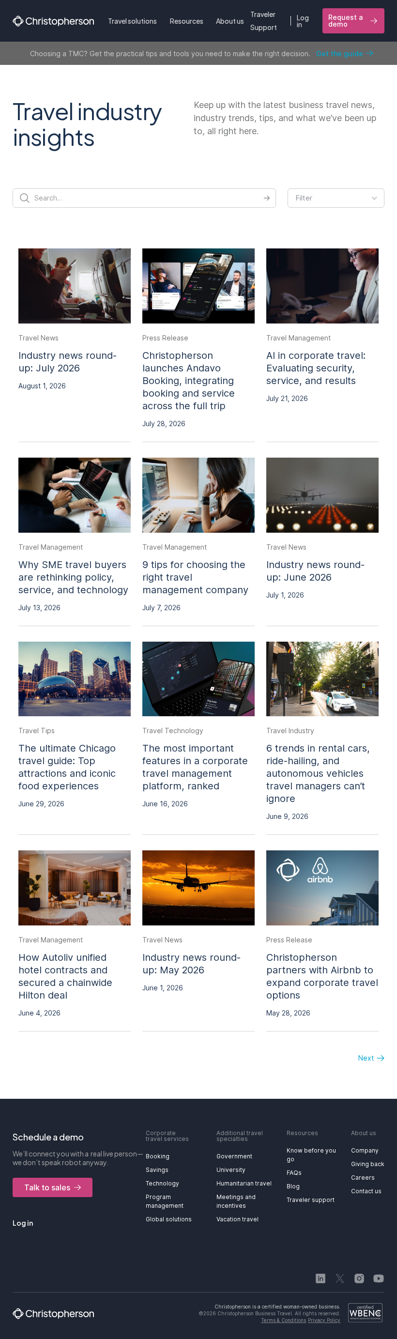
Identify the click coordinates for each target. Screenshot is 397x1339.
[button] (132, 21)
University (230, 1169)
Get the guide (339, 53)
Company (365, 1150)
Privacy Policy (324, 1320)
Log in (303, 21)
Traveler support (311, 1199)
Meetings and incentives (236, 1201)
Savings (157, 1169)
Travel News (38, 338)
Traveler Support (263, 20)
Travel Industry (290, 730)
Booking (157, 1156)
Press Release (165, 338)
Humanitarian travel (244, 1183)
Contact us (366, 1191)
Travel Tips (36, 730)
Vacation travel (237, 1219)
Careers (363, 1177)
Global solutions (169, 1219)
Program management (164, 1201)
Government (234, 1156)
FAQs (294, 1172)
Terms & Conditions (283, 1320)
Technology (162, 1183)
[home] (53, 21)
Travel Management (298, 338)
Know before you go (311, 1155)
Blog (293, 1186)
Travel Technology (172, 730)
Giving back (367, 1164)
